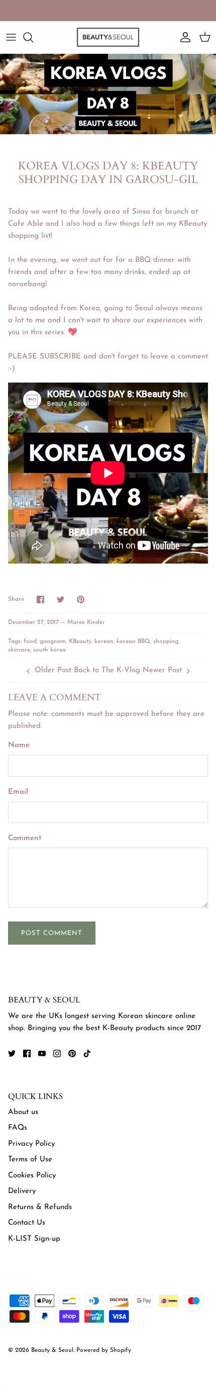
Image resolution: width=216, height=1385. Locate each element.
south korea (49, 650)
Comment (25, 838)
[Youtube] (42, 1053)
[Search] (33, 37)
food (30, 641)
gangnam (53, 641)
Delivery (22, 1191)
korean (104, 641)
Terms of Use (30, 1159)
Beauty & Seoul (52, 1350)
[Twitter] (12, 1053)
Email (18, 792)
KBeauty (80, 641)
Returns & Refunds (40, 1207)
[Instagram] (57, 1053)
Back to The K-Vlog (107, 670)
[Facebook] (27, 1053)
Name (19, 745)
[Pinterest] (72, 1053)
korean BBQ (133, 641)
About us (23, 1112)
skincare (19, 650)
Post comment (51, 933)
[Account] (183, 37)
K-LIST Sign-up (34, 1239)
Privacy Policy (31, 1144)
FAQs (17, 1128)
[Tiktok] (87, 1053)
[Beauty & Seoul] (108, 37)
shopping (165, 641)
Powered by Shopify (103, 1350)
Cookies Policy (32, 1175)
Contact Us (26, 1223)
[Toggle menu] (11, 37)
